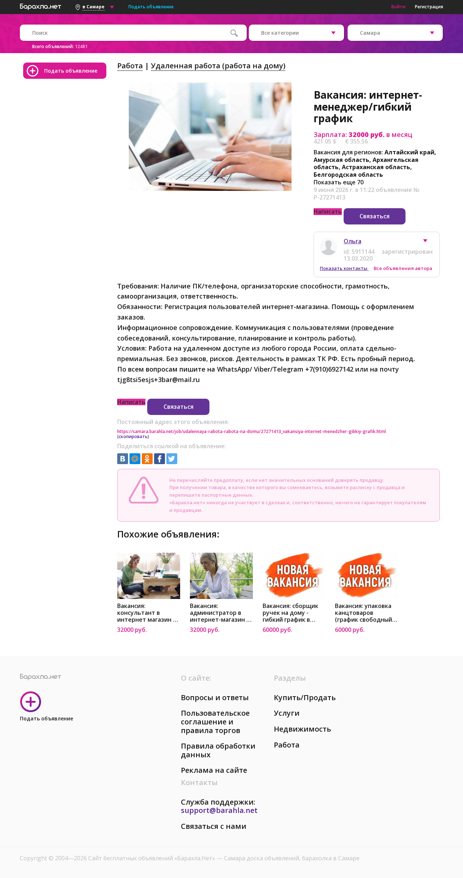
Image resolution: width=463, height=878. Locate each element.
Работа (130, 65)
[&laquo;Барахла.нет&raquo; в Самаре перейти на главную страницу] (40, 6)
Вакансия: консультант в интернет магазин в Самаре (146, 613)
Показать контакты (344, 268)
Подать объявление (151, 7)
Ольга (352, 241)
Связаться (375, 216)
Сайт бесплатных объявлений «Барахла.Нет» (152, 858)
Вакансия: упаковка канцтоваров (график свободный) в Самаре (364, 613)
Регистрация (429, 7)
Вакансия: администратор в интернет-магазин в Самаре (220, 613)
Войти (398, 7)
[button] (428, 242)
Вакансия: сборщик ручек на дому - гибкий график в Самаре (290, 613)
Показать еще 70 (339, 182)
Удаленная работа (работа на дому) (218, 65)
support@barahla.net (219, 810)
